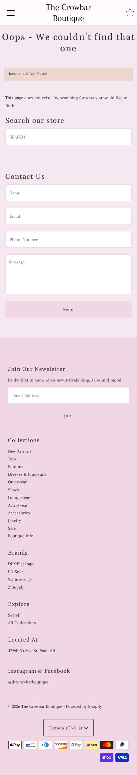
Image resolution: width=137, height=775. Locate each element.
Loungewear (19, 497)
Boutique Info (20, 535)
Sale (12, 528)
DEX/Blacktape (21, 563)
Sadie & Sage (20, 579)
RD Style (16, 571)
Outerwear (17, 481)
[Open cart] (130, 12)
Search (14, 615)
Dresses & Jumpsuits (27, 474)
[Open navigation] (11, 12)
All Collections (22, 622)
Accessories (19, 512)
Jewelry (14, 520)
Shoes (13, 489)
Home (12, 74)
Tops (12, 458)
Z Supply (16, 587)
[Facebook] (62, 351)
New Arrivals (20, 451)
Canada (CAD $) (66, 727)
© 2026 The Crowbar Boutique (35, 706)
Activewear (18, 505)
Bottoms (15, 466)
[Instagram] (73, 351)
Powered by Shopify (84, 706)
